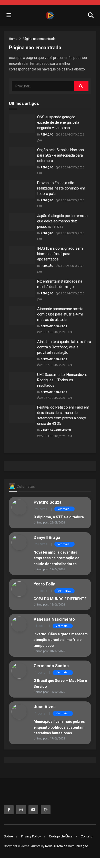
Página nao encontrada (39, 39)
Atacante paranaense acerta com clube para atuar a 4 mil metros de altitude (60, 314)
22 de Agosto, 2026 (52, 436)
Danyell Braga (47, 537)
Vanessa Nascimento (56, 430)
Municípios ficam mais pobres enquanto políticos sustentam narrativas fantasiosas (59, 727)
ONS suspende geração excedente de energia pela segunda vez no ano (58, 122)
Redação (47, 134)
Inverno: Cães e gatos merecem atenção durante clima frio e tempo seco (61, 640)
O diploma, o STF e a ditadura (59, 517)
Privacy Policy (31, 836)
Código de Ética (61, 836)
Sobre (8, 836)
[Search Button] (81, 86)
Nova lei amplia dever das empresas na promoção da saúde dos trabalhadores (56, 558)
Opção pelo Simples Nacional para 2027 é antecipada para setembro (60, 155)
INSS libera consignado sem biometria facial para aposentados (60, 253)
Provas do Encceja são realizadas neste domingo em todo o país (61, 188)
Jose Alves (45, 706)
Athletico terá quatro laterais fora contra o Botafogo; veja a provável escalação (64, 347)
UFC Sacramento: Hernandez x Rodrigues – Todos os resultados (62, 380)
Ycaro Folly (44, 584)
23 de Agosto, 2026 (71, 134)
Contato (87, 836)
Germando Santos (54, 326)
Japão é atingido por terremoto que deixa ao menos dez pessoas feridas (62, 221)
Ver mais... (64, 509)
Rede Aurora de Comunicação (66, 846)
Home (13, 39)
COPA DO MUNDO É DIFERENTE (60, 599)
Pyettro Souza (48, 502)
